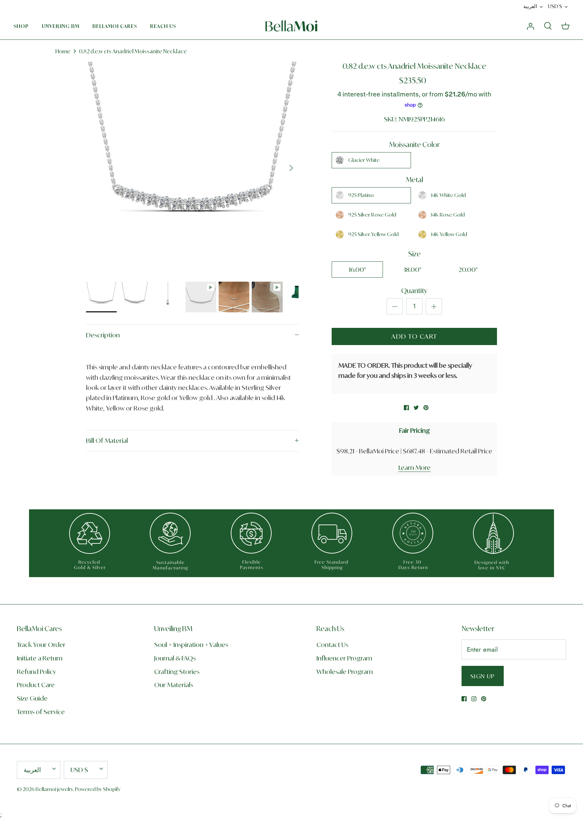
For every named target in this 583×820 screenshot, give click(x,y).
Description (103, 335)
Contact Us (332, 645)
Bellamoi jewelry (54, 789)
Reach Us (163, 26)
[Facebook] (464, 698)
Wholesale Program (344, 672)
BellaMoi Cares (114, 26)
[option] (192, 168)
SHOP (21, 26)
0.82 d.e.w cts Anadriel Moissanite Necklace (133, 51)
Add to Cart (414, 336)
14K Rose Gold (448, 214)
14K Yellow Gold (449, 234)
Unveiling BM (60, 26)
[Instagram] (473, 698)
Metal (414, 179)
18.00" (412, 269)
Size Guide (32, 698)
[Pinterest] (483, 698)
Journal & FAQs (175, 658)
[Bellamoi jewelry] (291, 26)
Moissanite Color (414, 144)
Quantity (414, 290)
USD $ (555, 6)
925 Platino (361, 195)
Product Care (36, 685)
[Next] (291, 168)
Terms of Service (41, 712)
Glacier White (364, 160)
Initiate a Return (39, 658)
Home (63, 51)
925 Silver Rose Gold (372, 214)
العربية (530, 6)
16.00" (357, 269)
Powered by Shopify (97, 789)
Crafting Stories (176, 672)
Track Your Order (41, 645)
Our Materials (173, 685)
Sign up (482, 676)
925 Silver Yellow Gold (373, 234)
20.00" (468, 269)
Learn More (414, 467)
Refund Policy (36, 672)
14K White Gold (448, 195)
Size (414, 254)
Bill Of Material (107, 440)
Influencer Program (344, 658)
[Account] (530, 26)
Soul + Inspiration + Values (191, 645)
